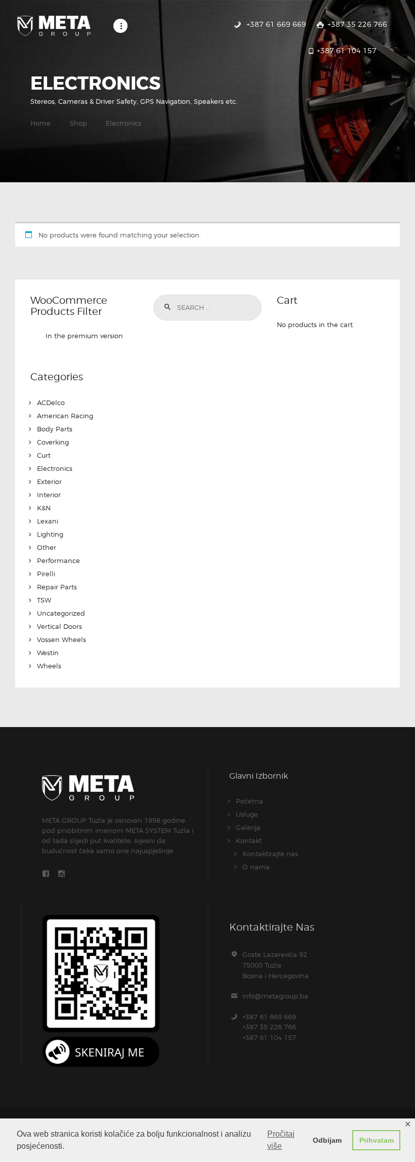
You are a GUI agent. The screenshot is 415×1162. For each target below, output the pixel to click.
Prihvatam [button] (376, 1140)
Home (40, 123)
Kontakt (249, 840)
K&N (44, 508)
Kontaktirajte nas (270, 854)
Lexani (47, 521)
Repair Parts (57, 587)
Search (166, 307)
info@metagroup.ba (275, 996)
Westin (48, 653)
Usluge (247, 814)
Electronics (54, 468)
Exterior (49, 481)
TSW (44, 600)
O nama (256, 867)
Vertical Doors (59, 626)
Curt (44, 455)
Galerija (248, 827)
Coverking (53, 442)
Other (46, 547)
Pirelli (46, 574)
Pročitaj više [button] (281, 1140)
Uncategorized (61, 613)
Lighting (50, 534)
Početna (249, 801)
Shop (78, 123)
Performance (58, 560)
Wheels (49, 666)
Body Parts (54, 429)
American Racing (65, 416)
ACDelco (51, 402)
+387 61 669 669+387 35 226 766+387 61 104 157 (269, 1027)
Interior (49, 495)
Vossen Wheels (61, 639)
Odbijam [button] (327, 1140)
